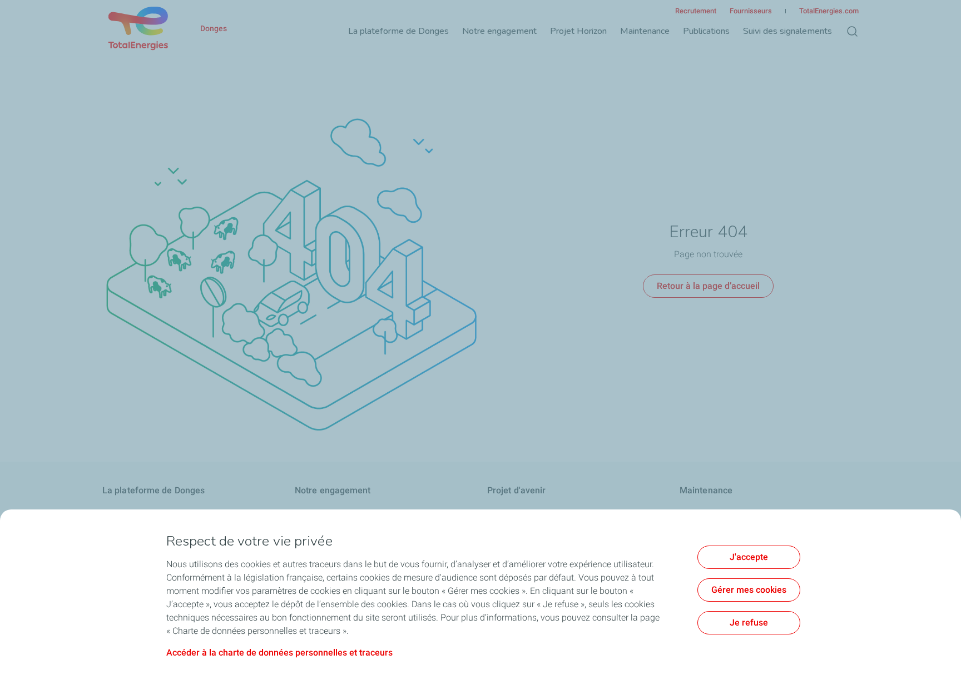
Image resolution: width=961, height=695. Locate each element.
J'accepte (749, 557)
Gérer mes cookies (748, 589)
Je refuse (749, 622)
